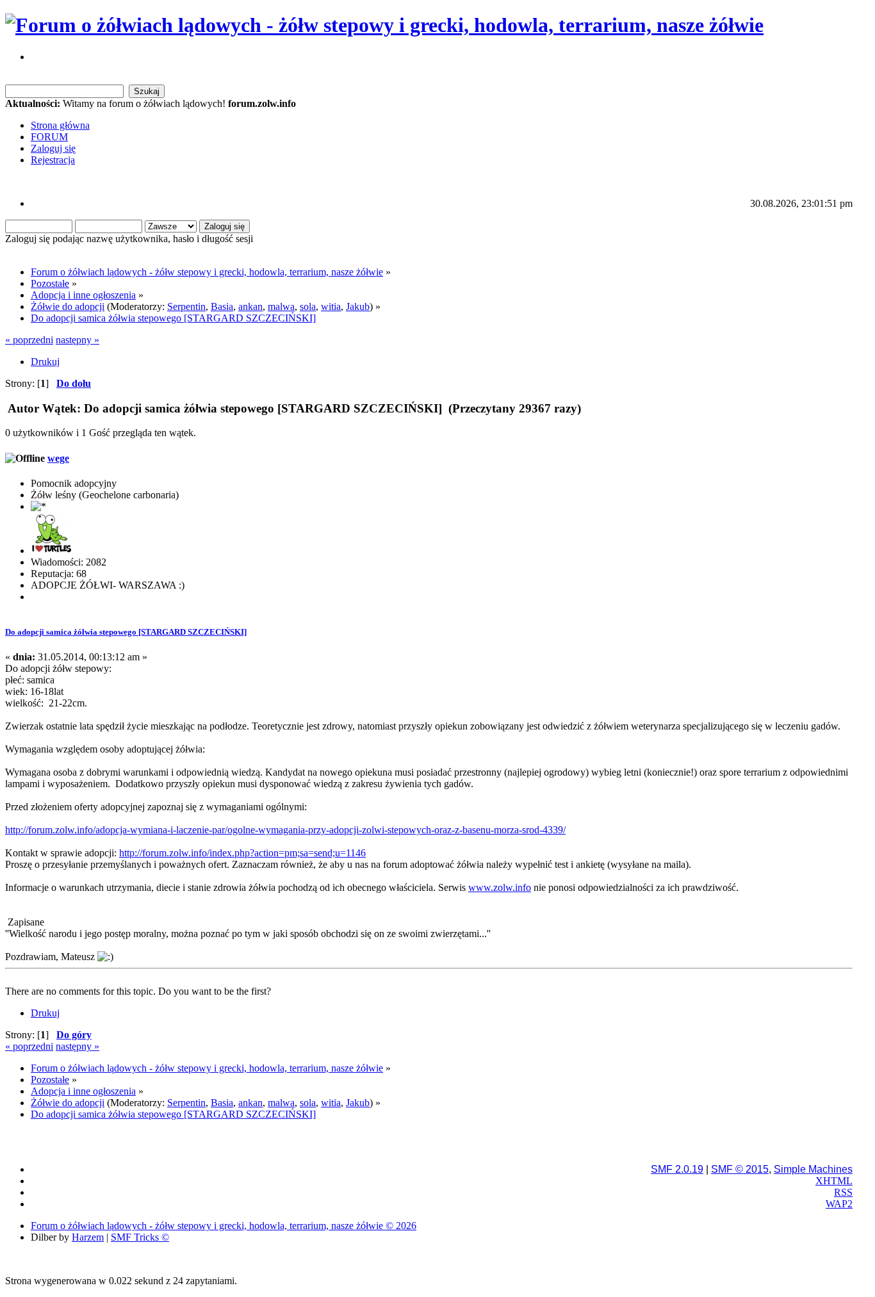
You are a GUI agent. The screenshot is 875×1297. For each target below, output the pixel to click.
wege (58, 458)
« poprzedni (29, 339)
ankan (250, 306)
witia (331, 306)
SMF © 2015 (740, 1169)
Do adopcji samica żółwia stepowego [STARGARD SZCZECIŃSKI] (126, 632)
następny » (77, 339)
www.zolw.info (499, 887)
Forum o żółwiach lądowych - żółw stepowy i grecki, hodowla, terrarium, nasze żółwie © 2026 (223, 1225)
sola (308, 306)
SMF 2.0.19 (677, 1169)
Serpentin (186, 306)
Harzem (88, 1237)
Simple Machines (813, 1169)
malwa (281, 306)
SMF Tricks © (140, 1237)
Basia (222, 306)
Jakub (358, 306)
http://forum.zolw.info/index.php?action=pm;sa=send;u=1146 (242, 852)
